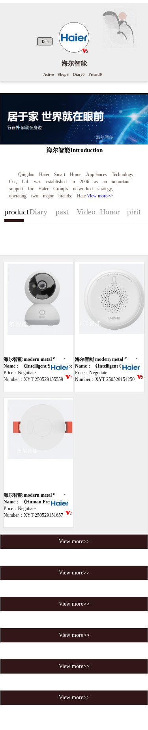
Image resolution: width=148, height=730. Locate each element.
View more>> (100, 196)
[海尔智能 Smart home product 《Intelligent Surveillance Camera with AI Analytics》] (41, 309)
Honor (110, 211)
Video (86, 211)
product (14, 211)
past (62, 211)
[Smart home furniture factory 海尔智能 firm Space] (59, 368)
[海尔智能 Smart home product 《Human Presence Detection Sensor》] (41, 445)
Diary (38, 211)
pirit (134, 211)
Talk (45, 41)
